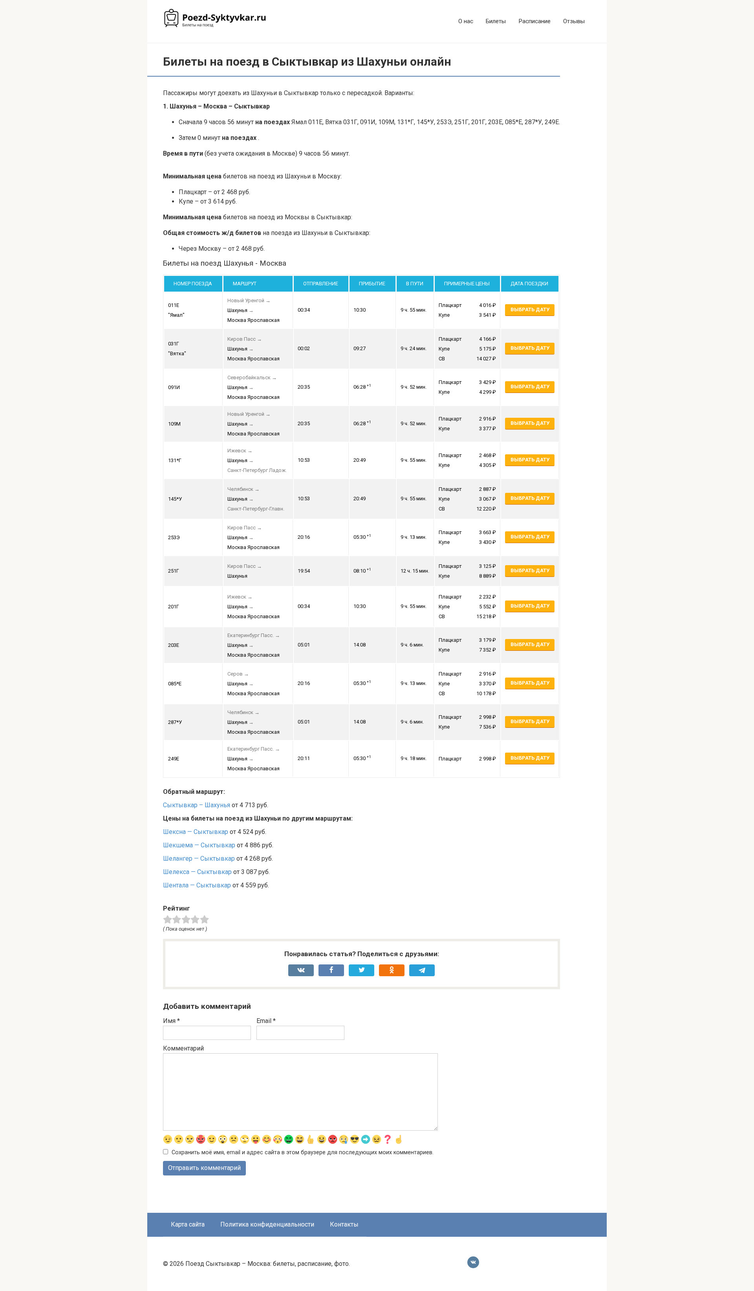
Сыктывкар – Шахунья (196, 805)
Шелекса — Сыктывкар (197, 872)
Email (266, 1021)
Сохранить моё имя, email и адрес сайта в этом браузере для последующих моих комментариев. (303, 1152)
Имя (171, 1021)
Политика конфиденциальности (267, 1224)
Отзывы (574, 21)
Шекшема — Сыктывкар (199, 845)
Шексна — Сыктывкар (195, 832)
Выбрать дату (530, 309)
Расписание (534, 21)
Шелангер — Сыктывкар (199, 858)
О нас (465, 21)
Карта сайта (188, 1224)
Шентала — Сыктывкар (197, 885)
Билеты (496, 21)
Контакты (344, 1224)
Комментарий (183, 1048)
